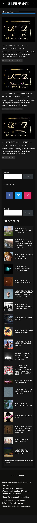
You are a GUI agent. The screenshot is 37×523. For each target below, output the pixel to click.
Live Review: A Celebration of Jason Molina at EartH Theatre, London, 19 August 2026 (23, 370)
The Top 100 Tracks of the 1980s (23, 381)
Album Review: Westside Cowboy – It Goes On (23, 230)
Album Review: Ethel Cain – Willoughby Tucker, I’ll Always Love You (24, 429)
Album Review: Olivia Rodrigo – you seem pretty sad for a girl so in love (24, 294)
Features (19, 60)
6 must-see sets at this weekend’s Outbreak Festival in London (23, 356)
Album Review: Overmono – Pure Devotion (23, 452)
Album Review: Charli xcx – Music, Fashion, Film (23, 306)
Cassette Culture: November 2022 (17, 93)
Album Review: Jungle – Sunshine (23, 281)
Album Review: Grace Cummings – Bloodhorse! (24, 256)
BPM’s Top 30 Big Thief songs (22, 440)
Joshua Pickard (8, 48)
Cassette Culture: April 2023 (15, 45)
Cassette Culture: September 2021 (17, 142)
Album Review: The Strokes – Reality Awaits (23, 344)
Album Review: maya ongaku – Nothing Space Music (23, 392)
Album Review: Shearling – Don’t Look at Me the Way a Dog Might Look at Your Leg (24, 243)
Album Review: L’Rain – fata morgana (24, 331)
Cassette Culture (8, 60)
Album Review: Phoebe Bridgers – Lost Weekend (23, 269)
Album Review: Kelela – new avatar (23, 404)
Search (6, 172)
